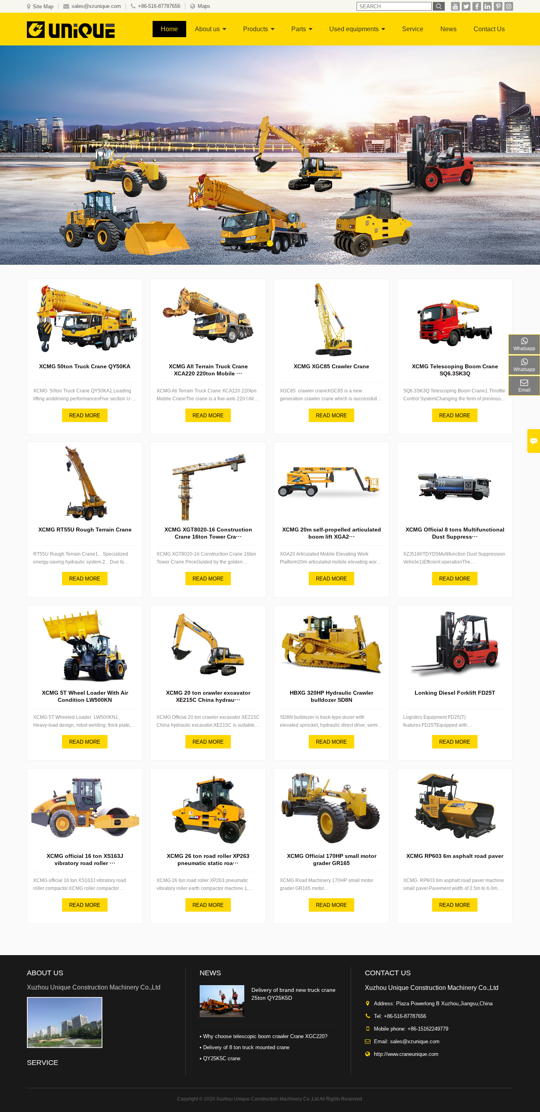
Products (255, 29)
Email (524, 390)
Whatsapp (524, 348)
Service (412, 29)
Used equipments (354, 29)
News (448, 29)
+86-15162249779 (428, 1029)
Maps (204, 6)
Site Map (43, 6)
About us (207, 29)
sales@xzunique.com (96, 6)
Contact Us (489, 29)
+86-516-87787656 (159, 6)
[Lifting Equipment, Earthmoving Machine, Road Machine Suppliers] (78, 29)
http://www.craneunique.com (406, 1054)
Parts (298, 29)
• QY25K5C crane (220, 1058)
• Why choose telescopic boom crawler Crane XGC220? (263, 1036)
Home (169, 29)
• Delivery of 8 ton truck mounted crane (244, 1047)
